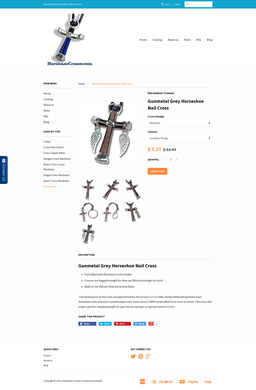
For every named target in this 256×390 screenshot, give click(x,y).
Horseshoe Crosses (71, 380)
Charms (152, 131)
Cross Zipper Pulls (54, 153)
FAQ (198, 39)
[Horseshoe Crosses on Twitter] (133, 357)
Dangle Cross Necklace (57, 158)
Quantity (153, 159)
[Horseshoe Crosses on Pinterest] (140, 357)
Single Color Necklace (56, 175)
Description (86, 254)
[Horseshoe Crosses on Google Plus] (148, 357)
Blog (209, 39)
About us (173, 39)
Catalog (157, 39)
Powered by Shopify (92, 380)
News (187, 39)
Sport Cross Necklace (56, 180)
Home (143, 39)
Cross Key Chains (54, 147)
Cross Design (156, 116)
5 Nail (47, 141)
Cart (167, 4)
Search (47, 355)
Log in (177, 4)
